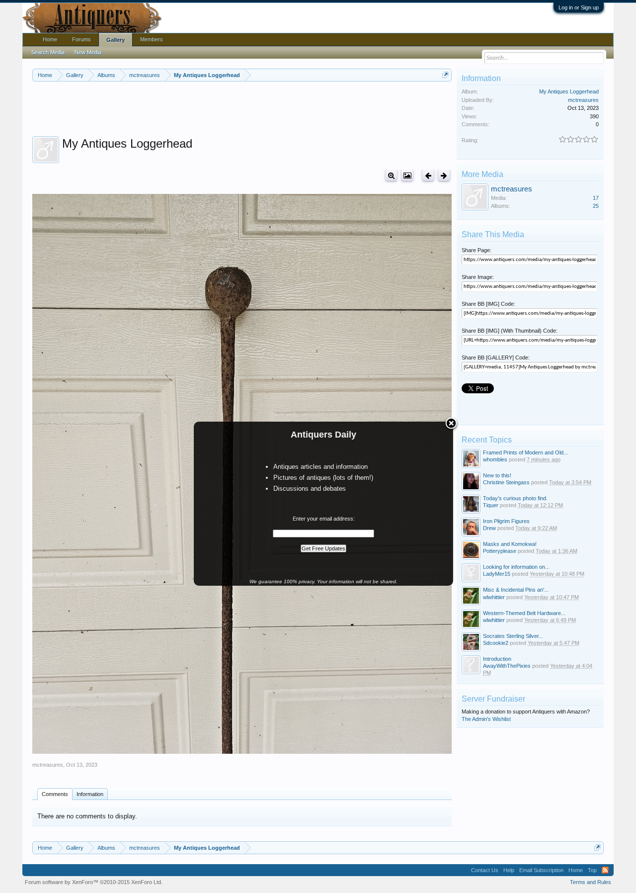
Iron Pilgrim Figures (506, 521)
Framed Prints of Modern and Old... (525, 452)
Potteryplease (499, 551)
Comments (55, 794)
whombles (495, 459)
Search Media (48, 52)
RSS (605, 870)
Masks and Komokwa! (510, 544)
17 (596, 198)
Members (151, 39)
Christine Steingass (506, 482)
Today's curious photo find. (515, 498)
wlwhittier (494, 597)
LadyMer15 (496, 574)
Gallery (115, 40)
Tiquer (490, 505)
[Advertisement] (242, 109)
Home (50, 39)
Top (592, 870)
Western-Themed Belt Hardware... (524, 613)
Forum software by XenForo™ (93, 882)
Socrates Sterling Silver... (513, 636)
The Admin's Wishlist (486, 719)
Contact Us (484, 870)
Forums (81, 39)
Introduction (497, 659)
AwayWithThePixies (507, 666)
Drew (489, 528)
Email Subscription (541, 870)
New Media (88, 52)
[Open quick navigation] (445, 75)
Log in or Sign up (578, 7)
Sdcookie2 (495, 643)
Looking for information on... (516, 567)
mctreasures (47, 765)
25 (596, 206)
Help (508, 870)
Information (90, 794)
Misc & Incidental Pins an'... (516, 590)
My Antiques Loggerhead (569, 91)
